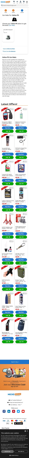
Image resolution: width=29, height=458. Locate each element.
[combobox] (25, 431)
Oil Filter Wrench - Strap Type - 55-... (20, 254)
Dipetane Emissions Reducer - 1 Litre (20, 122)
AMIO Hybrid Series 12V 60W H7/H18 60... (20, 228)
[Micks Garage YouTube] (24, 412)
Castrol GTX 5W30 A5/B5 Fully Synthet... (8, 175)
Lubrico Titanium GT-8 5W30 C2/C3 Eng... (8, 201)
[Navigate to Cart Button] (24, 1)
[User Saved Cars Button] (17, 1)
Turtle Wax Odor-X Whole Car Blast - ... (20, 201)
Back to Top (14, 362)
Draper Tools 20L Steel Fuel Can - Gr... (20, 280)
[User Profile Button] (20, 1)
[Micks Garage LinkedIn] (9, 412)
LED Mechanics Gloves (6, 280)
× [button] (27, 431)
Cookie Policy (12, 445)
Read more (10, 448)
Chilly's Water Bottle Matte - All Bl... (7, 306)
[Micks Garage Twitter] (19, 412)
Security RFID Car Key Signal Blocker (21, 333)
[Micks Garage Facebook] (5, 412)
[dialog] (14, 443)
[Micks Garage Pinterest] (14, 412)
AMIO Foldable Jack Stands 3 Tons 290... (7, 228)
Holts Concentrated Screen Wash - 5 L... (20, 175)
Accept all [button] (7, 451)
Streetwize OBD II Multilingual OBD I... (7, 122)
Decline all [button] (21, 451)
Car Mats (12, 25)
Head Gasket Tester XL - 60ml (7, 254)
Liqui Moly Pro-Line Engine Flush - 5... (20, 307)
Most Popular (5, 428)
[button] (14, 455)
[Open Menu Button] (27, 1)
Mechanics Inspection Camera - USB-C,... (21, 148)
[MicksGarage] (5, 2)
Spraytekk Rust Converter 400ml (6, 149)
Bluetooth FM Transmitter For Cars (7, 333)
